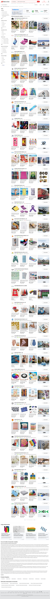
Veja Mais (2, 574)
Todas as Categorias (4, 4)
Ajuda (40, 4)
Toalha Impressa (37, 578)
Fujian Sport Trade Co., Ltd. (18, 352)
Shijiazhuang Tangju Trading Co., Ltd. (20, 486)
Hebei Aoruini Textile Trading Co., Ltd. (20, 151)
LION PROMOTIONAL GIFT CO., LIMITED (20, 285)
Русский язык (29, 592)
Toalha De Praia (8, 578)
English (6, 592)
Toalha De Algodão (43, 578)
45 (34, 519)
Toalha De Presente (31, 578)
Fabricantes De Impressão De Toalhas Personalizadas (7, 585)
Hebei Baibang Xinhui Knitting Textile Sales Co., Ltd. (22, 436)
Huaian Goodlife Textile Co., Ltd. (19, 51)
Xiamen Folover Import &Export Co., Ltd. (20, 218)
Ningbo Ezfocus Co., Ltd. (18, 419)
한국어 (32, 592)
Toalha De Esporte (25, 578)
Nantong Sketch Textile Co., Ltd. (19, 185)
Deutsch (21, 592)
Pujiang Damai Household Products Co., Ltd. (21, 452)
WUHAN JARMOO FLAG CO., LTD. (19, 369)
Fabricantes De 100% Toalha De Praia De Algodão (35, 585)
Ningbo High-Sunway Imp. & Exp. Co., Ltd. (20, 252)
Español (18, 592)
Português (24, 592)
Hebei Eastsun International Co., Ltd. (20, 101)
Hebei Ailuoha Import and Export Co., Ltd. (20, 18)
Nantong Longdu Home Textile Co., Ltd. (20, 68)
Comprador (35, 4)
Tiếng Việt (47, 592)
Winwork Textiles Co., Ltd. (18, 135)
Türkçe (44, 592)
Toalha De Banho (14, 578)
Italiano (26, 592)
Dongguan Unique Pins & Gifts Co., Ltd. (20, 168)
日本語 (13, 592)
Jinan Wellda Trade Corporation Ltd (20, 335)
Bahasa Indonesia (25, 593)
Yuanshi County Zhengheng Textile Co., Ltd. (21, 34)
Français (16, 592)
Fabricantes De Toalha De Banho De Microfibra (21, 585)
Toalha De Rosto (19, 578)
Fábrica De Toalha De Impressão (14, 583)
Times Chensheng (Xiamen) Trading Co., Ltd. (21, 235)
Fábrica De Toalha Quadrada (4, 583)
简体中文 (8, 592)
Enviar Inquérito (46, 18)
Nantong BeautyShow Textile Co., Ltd (20, 469)
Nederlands (37, 592)
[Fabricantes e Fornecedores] (5, 1)
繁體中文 (11, 592)
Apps (43, 4)
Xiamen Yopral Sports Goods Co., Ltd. (20, 402)
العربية (34, 592)
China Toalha (3, 578)
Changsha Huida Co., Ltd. (18, 118)
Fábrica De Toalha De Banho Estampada (24, 583)
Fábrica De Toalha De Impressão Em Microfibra (36, 583)
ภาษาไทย (42, 592)
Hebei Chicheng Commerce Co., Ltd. (20, 302)
